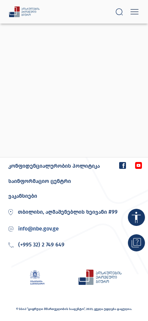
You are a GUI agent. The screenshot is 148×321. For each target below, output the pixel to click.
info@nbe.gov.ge (38, 229)
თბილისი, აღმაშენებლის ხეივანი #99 (68, 212)
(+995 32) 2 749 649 (41, 245)
